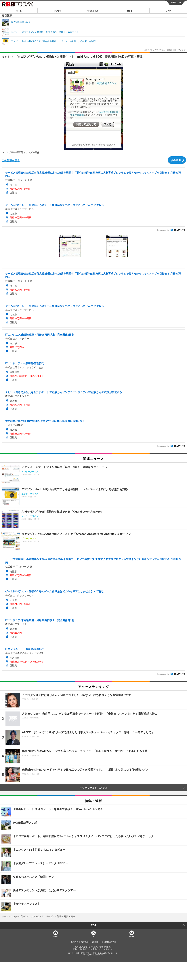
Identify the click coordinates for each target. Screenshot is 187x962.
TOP (93, 925)
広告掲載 (84, 942)
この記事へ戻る (11, 160)
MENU (174, 2)
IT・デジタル (56, 11)
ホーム (19, 11)
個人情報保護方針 (109, 942)
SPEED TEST (93, 11)
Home (55, 936)
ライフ (168, 11)
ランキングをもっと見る (93, 788)
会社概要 (95, 942)
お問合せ (74, 942)
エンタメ (130, 11)
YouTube (131, 936)
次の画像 (176, 160)
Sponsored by (163, 230)
